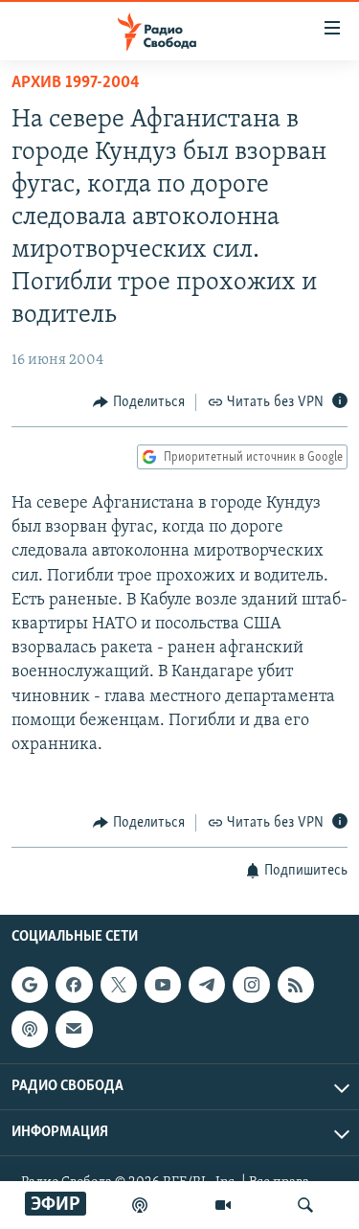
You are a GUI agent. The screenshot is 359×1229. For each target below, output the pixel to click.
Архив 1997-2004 (75, 83)
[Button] (139, 402)
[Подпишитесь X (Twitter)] (119, 985)
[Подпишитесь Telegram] (207, 985)
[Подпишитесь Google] (29, 985)
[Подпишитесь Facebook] (74, 985)
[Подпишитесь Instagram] (251, 985)
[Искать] (305, 1205)
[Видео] (223, 1205)
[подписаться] (74, 1029)
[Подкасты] (29, 1029)
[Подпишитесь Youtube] (163, 985)
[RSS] (296, 985)
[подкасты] (139, 1205)
